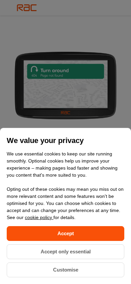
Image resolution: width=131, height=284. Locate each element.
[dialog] (65, 206)
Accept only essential (66, 251)
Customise (65, 270)
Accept (65, 233)
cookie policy (39, 217)
